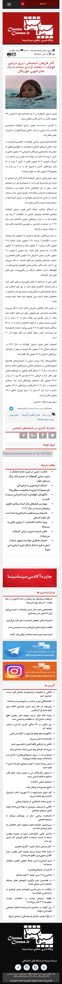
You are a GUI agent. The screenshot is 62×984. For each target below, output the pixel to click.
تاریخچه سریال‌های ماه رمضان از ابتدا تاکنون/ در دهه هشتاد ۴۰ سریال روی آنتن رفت (28, 600)
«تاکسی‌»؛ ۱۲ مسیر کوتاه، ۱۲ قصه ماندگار (34, 875)
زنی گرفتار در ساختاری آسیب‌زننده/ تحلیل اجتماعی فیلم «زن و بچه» (29, 909)
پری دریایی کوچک (45, 419)
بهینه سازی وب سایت (27, 980)
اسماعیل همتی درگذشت (41, 782)
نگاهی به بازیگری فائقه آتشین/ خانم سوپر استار (31, 744)
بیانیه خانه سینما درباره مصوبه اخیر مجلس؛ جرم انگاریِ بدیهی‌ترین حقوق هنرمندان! (29, 853)
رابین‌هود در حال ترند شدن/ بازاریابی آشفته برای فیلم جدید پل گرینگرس (29, 708)
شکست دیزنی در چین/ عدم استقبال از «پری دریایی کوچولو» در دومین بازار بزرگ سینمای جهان (29, 476)
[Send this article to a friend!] (14, 54)
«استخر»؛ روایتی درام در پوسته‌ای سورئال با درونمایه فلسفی (29, 817)
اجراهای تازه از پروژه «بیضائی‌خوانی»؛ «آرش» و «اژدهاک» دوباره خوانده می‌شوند (29, 756)
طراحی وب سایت (45, 980)
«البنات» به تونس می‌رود (41, 739)
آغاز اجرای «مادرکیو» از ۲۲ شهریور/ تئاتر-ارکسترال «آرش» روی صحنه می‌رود (29, 794)
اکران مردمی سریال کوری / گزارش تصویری (33, 846)
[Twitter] (52, 436)
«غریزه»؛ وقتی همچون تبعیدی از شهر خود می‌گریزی (29, 620)
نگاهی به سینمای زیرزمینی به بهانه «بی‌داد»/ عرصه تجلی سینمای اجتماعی (29, 808)
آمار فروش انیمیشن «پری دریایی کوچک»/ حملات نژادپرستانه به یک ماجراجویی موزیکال (31, 67)
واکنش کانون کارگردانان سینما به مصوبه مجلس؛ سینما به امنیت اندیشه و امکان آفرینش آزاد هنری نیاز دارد (29, 837)
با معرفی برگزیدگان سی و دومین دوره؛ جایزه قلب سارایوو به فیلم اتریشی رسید (29, 774)
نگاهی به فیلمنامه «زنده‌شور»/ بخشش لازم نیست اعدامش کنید (29, 694)
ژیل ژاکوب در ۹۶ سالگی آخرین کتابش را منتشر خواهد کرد (29, 726)
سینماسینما (42, 125)
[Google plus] (33, 436)
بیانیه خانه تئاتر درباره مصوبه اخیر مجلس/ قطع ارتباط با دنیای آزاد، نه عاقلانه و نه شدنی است (29, 717)
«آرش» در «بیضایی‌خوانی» (40, 870)
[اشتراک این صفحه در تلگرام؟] (23, 436)
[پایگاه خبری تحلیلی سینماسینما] (31, 30)
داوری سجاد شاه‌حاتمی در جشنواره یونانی (34, 801)
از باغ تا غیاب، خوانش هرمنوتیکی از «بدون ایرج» (30, 916)
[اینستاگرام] (35, 967)
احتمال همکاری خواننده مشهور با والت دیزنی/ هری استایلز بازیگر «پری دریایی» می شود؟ (28, 545)
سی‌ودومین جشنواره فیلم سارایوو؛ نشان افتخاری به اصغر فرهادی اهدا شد (29, 826)
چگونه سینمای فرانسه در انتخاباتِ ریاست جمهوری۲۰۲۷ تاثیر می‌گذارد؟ (29, 900)
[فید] (44, 967)
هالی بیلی (14, 415)
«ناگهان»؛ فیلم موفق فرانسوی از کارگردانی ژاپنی (31, 733)
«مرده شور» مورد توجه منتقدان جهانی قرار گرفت (31, 634)
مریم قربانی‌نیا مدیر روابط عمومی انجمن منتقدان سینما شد (29, 862)
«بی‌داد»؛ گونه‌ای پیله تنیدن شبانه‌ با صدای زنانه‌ (31, 749)
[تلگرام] (18, 967)
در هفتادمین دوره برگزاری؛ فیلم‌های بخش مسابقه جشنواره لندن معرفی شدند (29, 882)
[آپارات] (27, 967)
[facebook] (43, 436)
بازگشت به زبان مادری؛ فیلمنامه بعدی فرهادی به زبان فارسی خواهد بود (29, 891)
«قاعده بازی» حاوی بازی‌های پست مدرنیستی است (30, 627)
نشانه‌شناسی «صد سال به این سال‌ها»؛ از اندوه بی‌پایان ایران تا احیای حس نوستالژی (28, 611)
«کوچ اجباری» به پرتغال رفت (39, 787)
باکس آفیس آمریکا (31, 415)
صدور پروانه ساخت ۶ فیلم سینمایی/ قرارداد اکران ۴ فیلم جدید (29, 765)
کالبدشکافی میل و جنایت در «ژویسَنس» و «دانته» (29, 701)
